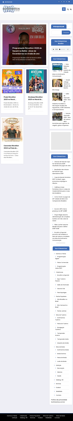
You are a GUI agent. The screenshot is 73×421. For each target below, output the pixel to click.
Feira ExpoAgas (61, 292)
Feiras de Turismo (62, 324)
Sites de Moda (60, 347)
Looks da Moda (61, 361)
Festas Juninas (61, 311)
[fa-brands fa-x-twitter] (61, 2)
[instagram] (66, 2)
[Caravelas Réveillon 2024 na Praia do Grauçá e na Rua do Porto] (12, 130)
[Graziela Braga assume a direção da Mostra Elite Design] (57, 83)
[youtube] (69, 2)
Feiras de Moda (62, 357)
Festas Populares (61, 296)
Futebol (58, 387)
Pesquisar (66, 32)
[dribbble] (64, 2)
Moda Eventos (61, 354)
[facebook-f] (59, 2)
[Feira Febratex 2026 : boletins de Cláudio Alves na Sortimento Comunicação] (57, 68)
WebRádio (59, 391)
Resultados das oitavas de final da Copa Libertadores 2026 (60, 171)
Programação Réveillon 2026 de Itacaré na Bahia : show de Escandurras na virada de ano (27, 51)
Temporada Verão (63, 339)
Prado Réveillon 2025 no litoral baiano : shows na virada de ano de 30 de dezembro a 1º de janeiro (11, 98)
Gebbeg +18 (59, 380)
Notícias (58, 384)
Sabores (59, 372)
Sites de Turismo (61, 315)
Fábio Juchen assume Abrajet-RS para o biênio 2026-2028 (60, 227)
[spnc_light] (71, 9)
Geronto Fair (61, 288)
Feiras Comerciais (62, 262)
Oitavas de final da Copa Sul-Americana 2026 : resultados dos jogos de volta (61, 164)
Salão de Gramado (63, 285)
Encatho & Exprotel (63, 275)
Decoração (60, 368)
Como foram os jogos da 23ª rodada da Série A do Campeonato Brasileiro (61, 199)
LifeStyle (58, 365)
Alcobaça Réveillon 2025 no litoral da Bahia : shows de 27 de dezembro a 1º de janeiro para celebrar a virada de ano (35, 98)
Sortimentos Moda (63, 350)
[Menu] (64, 9)
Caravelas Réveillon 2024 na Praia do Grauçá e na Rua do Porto (11, 147)
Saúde (59, 376)
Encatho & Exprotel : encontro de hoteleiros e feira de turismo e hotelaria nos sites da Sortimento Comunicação (60, 236)
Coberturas (59, 272)
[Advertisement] (61, 141)
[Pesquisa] (68, 9)
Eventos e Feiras (61, 254)
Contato (58, 395)
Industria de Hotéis (63, 343)
